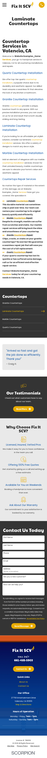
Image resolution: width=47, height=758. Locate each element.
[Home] (22, 5)
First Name (8, 537)
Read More (21, 409)
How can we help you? (13, 585)
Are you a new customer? (14, 577)
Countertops (22, 201)
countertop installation (13, 162)
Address (6, 569)
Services (6, 59)
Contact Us (21, 669)
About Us (23, 682)
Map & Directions (23, 704)
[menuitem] (23, 304)
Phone (6, 553)
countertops (16, 105)
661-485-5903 (23, 660)
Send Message (21, 626)
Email (5, 561)
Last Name (8, 545)
